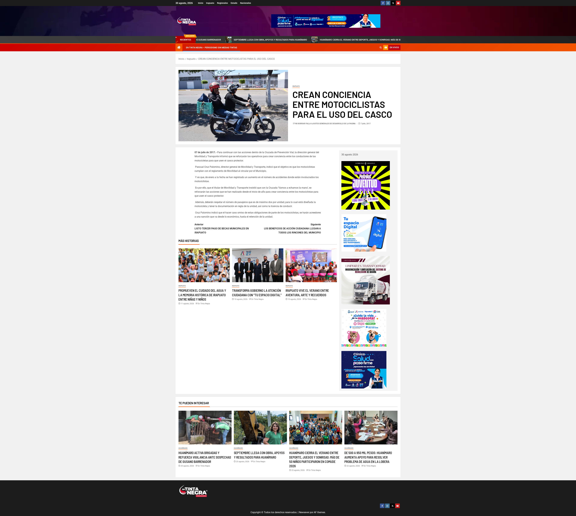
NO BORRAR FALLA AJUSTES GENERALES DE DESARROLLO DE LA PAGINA (325, 124)
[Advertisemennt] (325, 20)
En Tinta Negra (204, 304)
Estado (234, 3)
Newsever (304, 512)
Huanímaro (183, 448)
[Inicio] (179, 48)
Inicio (200, 3)
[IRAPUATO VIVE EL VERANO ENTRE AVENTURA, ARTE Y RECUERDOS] (311, 265)
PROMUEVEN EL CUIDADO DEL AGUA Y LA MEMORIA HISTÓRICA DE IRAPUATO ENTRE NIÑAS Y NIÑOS (202, 294)
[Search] (380, 47)
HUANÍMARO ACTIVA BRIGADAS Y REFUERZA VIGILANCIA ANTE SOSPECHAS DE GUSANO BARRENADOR (204, 457)
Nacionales (245, 3)
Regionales (222, 3)
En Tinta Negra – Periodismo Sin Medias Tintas (211, 47)
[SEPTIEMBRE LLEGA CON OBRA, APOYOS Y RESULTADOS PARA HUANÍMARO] (260, 427)
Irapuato (210, 3)
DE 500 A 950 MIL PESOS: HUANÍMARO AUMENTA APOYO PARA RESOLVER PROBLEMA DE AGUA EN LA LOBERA (368, 457)
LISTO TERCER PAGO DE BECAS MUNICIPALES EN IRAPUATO (222, 228)
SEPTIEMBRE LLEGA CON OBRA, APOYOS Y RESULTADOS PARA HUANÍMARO (227, 40)
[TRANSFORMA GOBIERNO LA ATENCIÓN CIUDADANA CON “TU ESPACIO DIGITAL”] (257, 265)
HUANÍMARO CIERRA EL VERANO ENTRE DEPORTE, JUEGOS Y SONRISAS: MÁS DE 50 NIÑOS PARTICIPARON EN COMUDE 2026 (336, 40)
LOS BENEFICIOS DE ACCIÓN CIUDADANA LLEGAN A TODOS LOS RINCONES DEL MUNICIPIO (292, 228)
